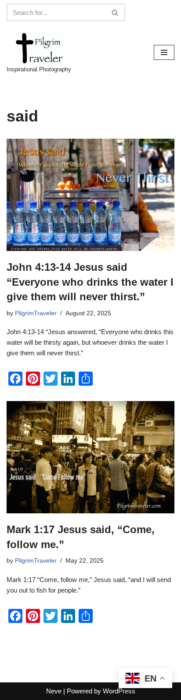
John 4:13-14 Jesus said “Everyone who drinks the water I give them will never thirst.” (90, 281)
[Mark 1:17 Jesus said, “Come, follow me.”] (90, 457)
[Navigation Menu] (164, 52)
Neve (54, 691)
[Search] (115, 12)
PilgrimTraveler (36, 313)
